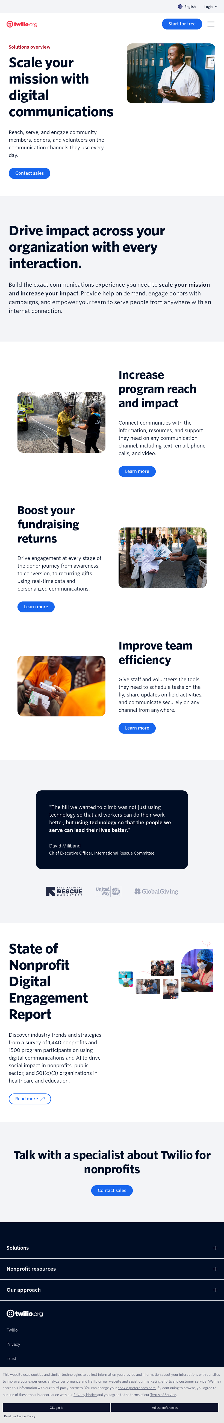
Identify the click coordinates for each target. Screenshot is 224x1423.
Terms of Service (163, 1394)
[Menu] (210, 24)
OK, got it (56, 1407)
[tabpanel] (112, 829)
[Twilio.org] (22, 24)
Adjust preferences (165, 1407)
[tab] (64, 891)
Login (208, 7)
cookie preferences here (137, 1388)
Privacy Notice (85, 1394)
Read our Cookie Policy (20, 1416)
